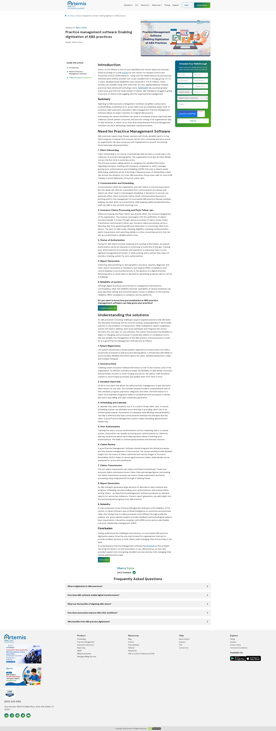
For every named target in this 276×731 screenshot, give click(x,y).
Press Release (133, 645)
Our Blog (71, 16)
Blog (130, 639)
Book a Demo (202, 5)
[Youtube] (28, 715)
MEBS (79, 651)
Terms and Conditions (238, 648)
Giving (232, 639)
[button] (128, 5)
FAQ (180, 645)
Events (131, 642)
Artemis (150, 545)
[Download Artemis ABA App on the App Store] (237, 658)
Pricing (167, 5)
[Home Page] (31, 638)
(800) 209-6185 (12, 701)
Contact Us (183, 648)
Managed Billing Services (86, 656)
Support (175, 5)
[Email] (23, 715)
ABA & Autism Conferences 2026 (141, 653)
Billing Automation (84, 653)
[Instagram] (12, 715)
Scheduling (81, 639)
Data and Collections (85, 645)
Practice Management (86, 642)
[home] (76, 5)
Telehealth (143, 87)
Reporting (81, 648)
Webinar (131, 648)
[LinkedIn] (6, 715)
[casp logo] (9, 693)
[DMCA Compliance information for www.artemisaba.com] (154, 728)
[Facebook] (17, 715)
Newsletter (132, 651)
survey (125, 72)
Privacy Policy (235, 645)
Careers (233, 642)
